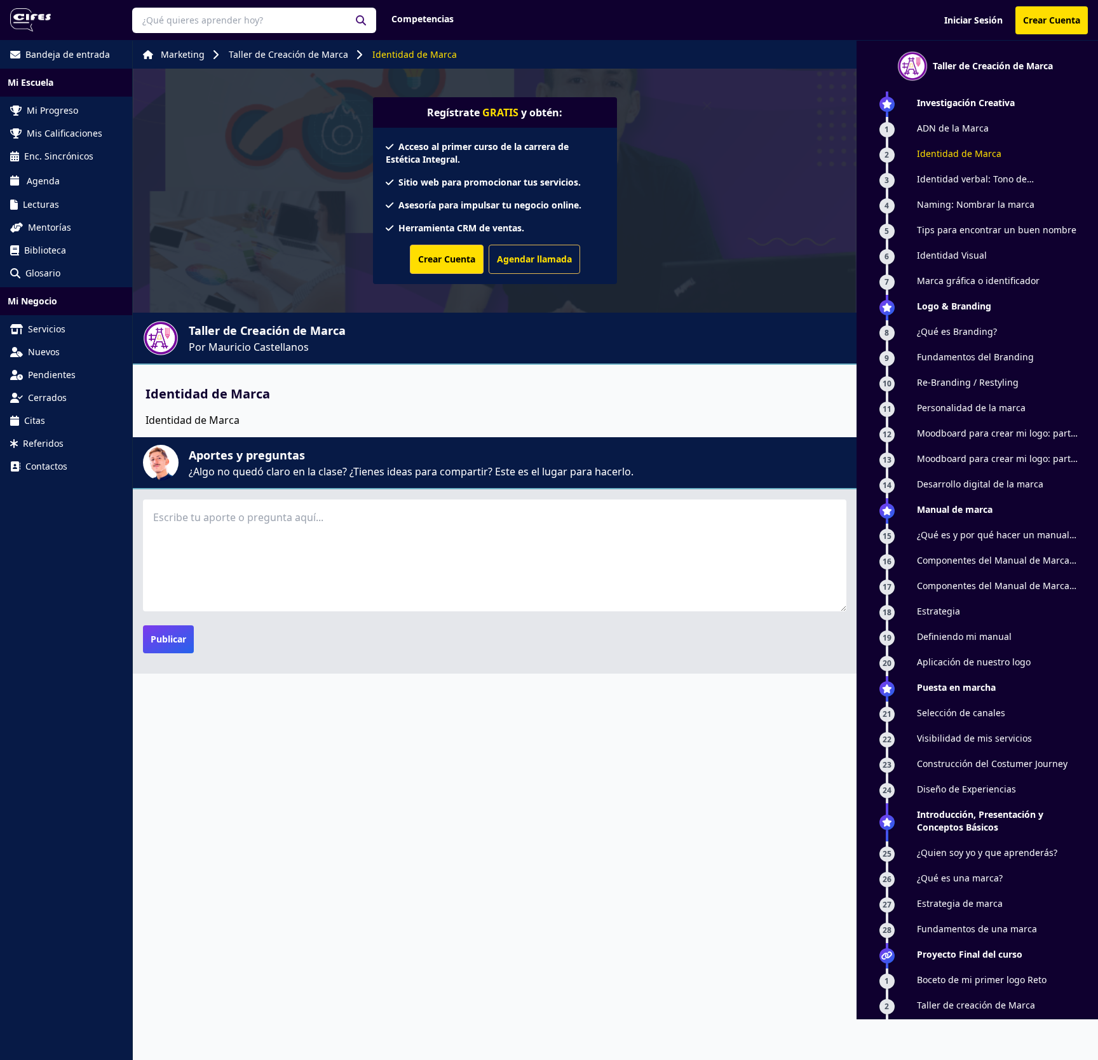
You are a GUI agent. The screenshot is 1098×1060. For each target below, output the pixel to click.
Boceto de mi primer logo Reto (982, 980)
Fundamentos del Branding (975, 357)
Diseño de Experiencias (966, 789)
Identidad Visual (952, 255)
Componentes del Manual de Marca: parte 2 (994, 586)
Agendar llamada (534, 259)
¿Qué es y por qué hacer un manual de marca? (993, 535)
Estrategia (938, 611)
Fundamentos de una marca (977, 929)
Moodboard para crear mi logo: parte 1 (996, 433)
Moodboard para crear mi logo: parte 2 (996, 458)
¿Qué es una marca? (960, 878)
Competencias (422, 19)
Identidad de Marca (414, 54)
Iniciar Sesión (973, 20)
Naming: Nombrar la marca (975, 204)
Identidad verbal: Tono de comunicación (972, 179)
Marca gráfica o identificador (978, 281)
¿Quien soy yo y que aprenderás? (987, 852)
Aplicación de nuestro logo (974, 662)
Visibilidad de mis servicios (974, 738)
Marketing (183, 54)
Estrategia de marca (960, 903)
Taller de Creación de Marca (288, 54)
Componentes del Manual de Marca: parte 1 (994, 560)
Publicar (168, 639)
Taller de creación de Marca (976, 1005)
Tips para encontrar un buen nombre (996, 230)
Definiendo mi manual (964, 636)
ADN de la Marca (953, 128)
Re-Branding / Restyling (968, 382)
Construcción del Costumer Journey (992, 764)
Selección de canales (961, 713)
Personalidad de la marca (971, 408)
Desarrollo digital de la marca (980, 484)
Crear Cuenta (1051, 20)
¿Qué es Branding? (957, 331)
